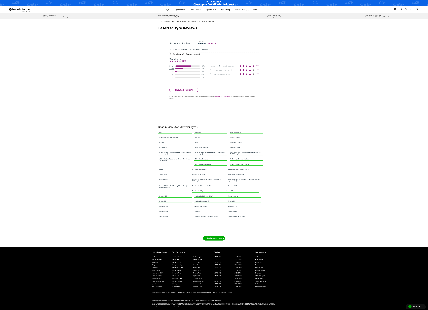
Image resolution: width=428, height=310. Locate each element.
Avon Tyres (175, 259)
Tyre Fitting (225, 10)
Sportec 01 (231, 201)
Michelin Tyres (197, 257)
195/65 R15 (238, 262)
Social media (259, 284)
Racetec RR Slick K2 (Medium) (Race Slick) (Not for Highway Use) (244, 180)
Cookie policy (181, 292)
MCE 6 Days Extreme (201, 159)
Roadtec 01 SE (232, 186)
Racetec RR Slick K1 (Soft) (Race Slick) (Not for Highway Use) (206, 180)
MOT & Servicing (241, 10)
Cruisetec (197, 132)
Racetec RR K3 (163, 179)
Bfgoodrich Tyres (177, 262)
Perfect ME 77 (163, 174)
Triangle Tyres (197, 287)
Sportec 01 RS (163, 206)
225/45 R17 (217, 262)
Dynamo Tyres (176, 273)
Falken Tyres (176, 276)
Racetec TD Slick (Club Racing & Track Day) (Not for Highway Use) (174, 186)
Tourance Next (232, 211)
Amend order (259, 259)
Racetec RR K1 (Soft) (198, 174)
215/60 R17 (238, 270)
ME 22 (161, 169)
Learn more (226, 97)
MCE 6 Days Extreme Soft (202, 164)
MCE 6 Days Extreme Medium (239, 159)
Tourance (197, 211)
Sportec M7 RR (232, 206)
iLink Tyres (175, 284)
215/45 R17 (238, 265)
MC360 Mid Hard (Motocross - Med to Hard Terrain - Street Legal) (175, 153)
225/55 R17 (238, 257)
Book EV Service (157, 278)
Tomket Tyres (197, 273)
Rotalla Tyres (197, 270)
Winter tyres (259, 278)
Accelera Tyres (177, 257)
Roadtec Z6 (162, 201)
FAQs (256, 257)
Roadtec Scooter (233, 196)
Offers (255, 10)
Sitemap (215, 292)
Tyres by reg (259, 267)
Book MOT (155, 267)
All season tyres (260, 276)
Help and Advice (260, 252)
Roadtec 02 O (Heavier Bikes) (203, 196)
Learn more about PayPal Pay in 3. (172, 306)
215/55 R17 (217, 265)
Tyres (168, 10)
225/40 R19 (238, 267)
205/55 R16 (217, 259)
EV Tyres (154, 265)
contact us (218, 97)
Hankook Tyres (177, 281)
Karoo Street (163, 147)
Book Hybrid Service (158, 281)
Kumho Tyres (176, 287)
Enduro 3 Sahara (235, 132)
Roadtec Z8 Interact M (201, 201)
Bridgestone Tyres (178, 265)
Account (411, 11)
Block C (161, 132)
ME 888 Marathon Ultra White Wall (239, 169)
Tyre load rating (260, 270)
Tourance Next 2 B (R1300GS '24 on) (206, 216)
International (222, 292)
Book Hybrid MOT (157, 273)
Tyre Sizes (217, 252)
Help (401, 11)
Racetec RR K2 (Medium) (236, 174)
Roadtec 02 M (163, 196)
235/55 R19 (217, 284)
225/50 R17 (217, 276)
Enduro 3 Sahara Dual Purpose (168, 137)
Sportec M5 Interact (200, 206)
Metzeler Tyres (195, 21)
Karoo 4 (196, 142)
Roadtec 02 (229, 191)
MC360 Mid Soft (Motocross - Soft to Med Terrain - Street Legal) (210, 153)
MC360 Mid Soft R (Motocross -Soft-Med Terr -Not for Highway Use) (245, 153)
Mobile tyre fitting (260, 281)
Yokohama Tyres (198, 284)
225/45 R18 (217, 273)
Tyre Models (211, 10)
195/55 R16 (217, 278)
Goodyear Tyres (177, 278)
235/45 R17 (238, 284)
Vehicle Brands (195, 10)
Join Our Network (157, 287)
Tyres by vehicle (260, 265)
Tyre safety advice (260, 287)
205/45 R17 (217, 270)
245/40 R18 (217, 287)
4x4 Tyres (155, 262)
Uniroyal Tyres (197, 278)
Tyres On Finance (157, 284)
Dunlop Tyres (176, 270)
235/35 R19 (217, 281)
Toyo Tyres (196, 276)
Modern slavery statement (204, 292)
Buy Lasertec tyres (214, 238)
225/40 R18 (217, 257)
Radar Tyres (197, 265)
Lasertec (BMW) (235, 147)
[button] (395, 10)
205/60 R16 (238, 278)
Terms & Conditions (171, 292)
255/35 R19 (217, 267)
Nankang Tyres (197, 259)
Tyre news (258, 273)
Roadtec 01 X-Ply (197, 191)
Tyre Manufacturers (182, 21)
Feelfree (197, 137)
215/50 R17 (238, 281)
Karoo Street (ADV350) (201, 147)
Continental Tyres (177, 267)
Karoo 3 (161, 142)
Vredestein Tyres (198, 281)
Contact (406, 11)
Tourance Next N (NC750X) (236, 216)
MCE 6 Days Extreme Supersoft (240, 164)
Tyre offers (258, 262)
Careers (230, 292)
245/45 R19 (238, 276)
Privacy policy (191, 292)
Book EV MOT (156, 270)
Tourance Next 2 (164, 216)
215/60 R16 (238, 287)
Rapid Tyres (196, 267)
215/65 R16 (238, 273)
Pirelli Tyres (196, 262)
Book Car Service (157, 276)
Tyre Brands (180, 10)
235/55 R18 (238, 259)
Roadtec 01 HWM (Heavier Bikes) (202, 186)
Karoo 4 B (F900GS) (236, 142)
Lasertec (204, 21)
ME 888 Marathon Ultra (199, 169)
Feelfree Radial (235, 137)
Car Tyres (155, 257)
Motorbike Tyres (169, 21)
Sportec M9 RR (163, 211)
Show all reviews (184, 89)
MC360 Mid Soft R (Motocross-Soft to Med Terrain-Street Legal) (175, 159)
